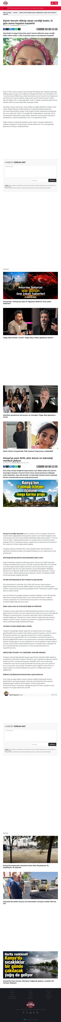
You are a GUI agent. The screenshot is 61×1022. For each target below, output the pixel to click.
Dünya (30, 996)
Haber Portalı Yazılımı (32, 1019)
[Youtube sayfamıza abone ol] (30, 1012)
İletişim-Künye (24, 1009)
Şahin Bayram (14, 695)
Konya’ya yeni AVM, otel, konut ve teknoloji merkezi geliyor (27, 8)
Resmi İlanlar (12, 996)
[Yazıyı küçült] (49, 29)
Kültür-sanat (49, 996)
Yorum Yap (41, 29)
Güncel (15, 12)
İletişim (30, 1009)
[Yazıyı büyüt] (46, 29)
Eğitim (49, 994)
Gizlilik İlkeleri (36, 1009)
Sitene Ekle (43, 1009)
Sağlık (30, 994)
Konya (48, 992)
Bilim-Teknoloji (12, 998)
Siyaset (30, 990)
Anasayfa (17, 1009)
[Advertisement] (30, 77)
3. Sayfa (30, 992)
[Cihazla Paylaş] (19, 29)
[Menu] (52, 3)
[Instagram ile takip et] (56, 695)
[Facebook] (4, 29)
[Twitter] (7, 29)
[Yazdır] (56, 29)
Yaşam (48, 998)
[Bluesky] (10, 29)
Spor (12, 994)
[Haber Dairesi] (5, 3)
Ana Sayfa (8, 12)
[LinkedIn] (13, 29)
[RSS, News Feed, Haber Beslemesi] (37, 1012)
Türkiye (12, 992)
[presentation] (4, 8)
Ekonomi (48, 990)
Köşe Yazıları (30, 998)
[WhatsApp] (16, 29)
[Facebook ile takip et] (52, 695)
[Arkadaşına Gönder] (53, 29)
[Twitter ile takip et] (54, 695)
